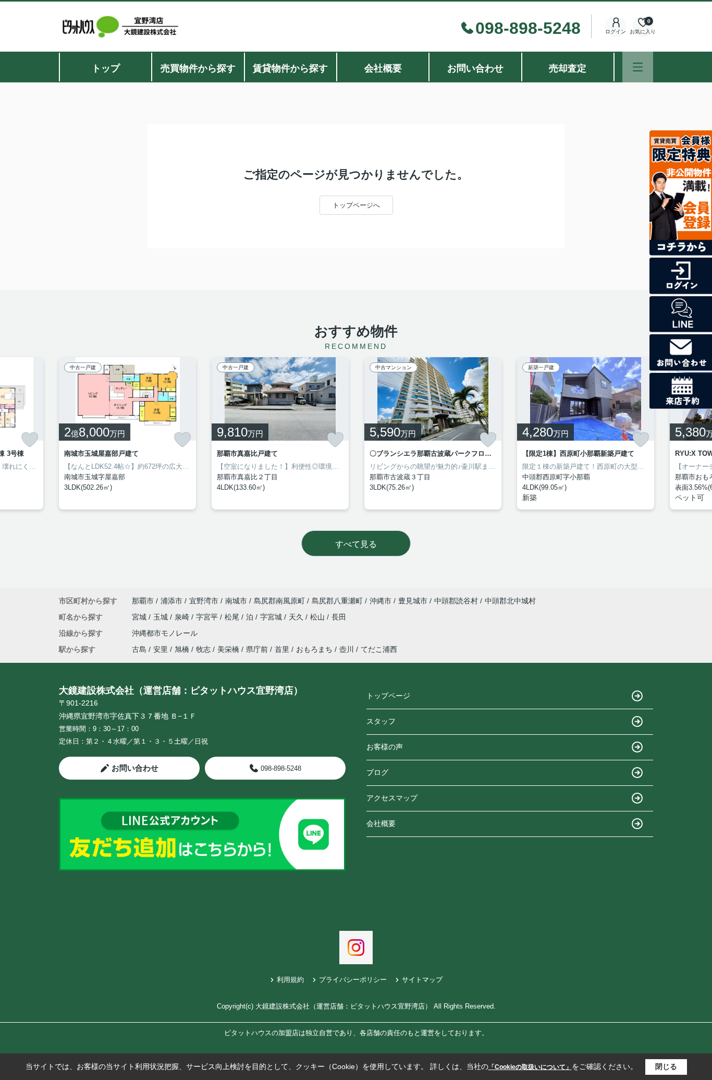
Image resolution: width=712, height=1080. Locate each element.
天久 (297, 617)
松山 (318, 617)
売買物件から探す (198, 68)
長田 (339, 617)
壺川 (346, 649)
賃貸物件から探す (290, 68)
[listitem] (127, 433)
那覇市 (143, 601)
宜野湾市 (203, 601)
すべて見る (356, 544)
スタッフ (381, 721)
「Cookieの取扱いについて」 (530, 1067)
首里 (282, 649)
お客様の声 (384, 747)
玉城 (161, 617)
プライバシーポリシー (353, 980)
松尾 (233, 617)
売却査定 (567, 68)
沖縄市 (380, 601)
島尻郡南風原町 (279, 601)
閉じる (666, 1066)
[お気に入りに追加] (29, 439)
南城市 (236, 601)
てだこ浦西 (379, 649)
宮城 (140, 617)
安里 (160, 649)
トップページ (388, 695)
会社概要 (383, 68)
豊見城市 (412, 601)
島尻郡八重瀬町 (337, 601)
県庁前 (257, 649)
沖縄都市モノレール (165, 633)
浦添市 (171, 601)
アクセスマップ (392, 798)
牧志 (203, 649)
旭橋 (182, 649)
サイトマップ (422, 980)
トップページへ (356, 205)
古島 (139, 649)
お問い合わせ (475, 68)
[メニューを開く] (638, 67)
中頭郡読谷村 (456, 601)
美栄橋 (228, 649)
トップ (106, 68)
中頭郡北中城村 (510, 601)
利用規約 (290, 980)
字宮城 (272, 617)
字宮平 (208, 617)
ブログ (377, 772)
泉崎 (183, 617)
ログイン (615, 31)
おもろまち (314, 649)
